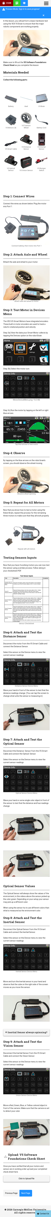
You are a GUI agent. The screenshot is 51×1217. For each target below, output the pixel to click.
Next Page (25, 1193)
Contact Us (44, 1214)
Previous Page (11, 1193)
